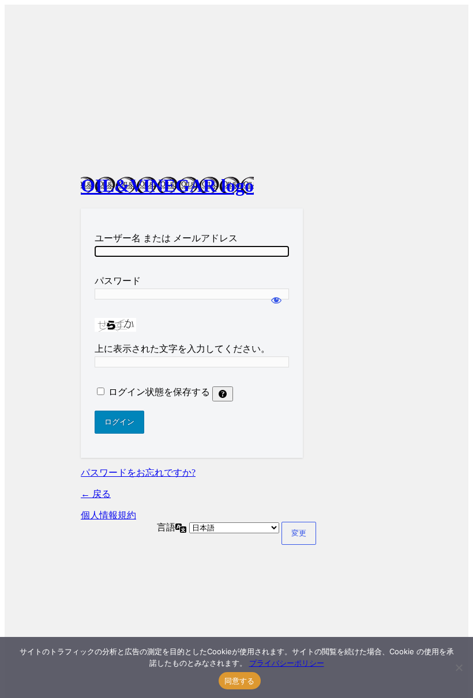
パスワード (118, 281)
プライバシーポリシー (286, 662)
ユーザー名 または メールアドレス (166, 238)
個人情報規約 (108, 515)
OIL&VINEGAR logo (167, 185)
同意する (239, 680)
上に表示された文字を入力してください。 (182, 349)
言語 (166, 527)
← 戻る (96, 494)
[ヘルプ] (222, 393)
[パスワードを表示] (276, 294)
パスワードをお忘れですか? (138, 472)
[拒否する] (458, 667)
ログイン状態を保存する (159, 392)
